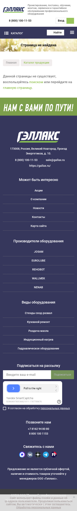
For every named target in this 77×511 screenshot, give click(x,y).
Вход (61, 20)
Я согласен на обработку (39, 408)
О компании (38, 199)
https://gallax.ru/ (40, 165)
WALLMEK (38, 278)
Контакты (38, 217)
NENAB (38, 287)
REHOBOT (38, 269)
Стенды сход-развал (38, 313)
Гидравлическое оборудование (38, 348)
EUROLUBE (38, 260)
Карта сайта (39, 225)
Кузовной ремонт (38, 322)
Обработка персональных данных (38, 507)
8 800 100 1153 (38, 433)
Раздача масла (38, 330)
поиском (36, 82)
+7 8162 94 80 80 (38, 428)
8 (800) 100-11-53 (20, 20)
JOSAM (38, 251)
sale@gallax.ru (55, 160)
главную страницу (17, 88)
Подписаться (62, 374)
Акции (39, 190)
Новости (38, 208)
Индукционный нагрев (38, 339)
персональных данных (55, 408)
